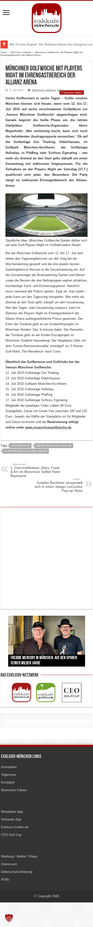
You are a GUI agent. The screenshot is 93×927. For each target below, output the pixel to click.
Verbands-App (11, 819)
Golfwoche (21, 445)
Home (3, 52)
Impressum (9, 864)
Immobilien (9, 767)
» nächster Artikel (71, 92)
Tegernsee (8, 775)
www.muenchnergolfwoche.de (48, 427)
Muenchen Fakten (14, 790)
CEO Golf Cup (11, 835)
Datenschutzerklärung (16, 872)
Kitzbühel (7, 782)
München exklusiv (21, 52)
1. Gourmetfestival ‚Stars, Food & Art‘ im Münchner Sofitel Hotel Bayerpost (35, 470)
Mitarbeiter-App (12, 812)
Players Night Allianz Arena (26, 451)
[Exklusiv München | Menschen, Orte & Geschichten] (47, 17)
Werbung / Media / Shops (19, 856)
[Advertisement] (46, 558)
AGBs (5, 879)
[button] (9, 918)
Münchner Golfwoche (54, 445)
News (60, 90)
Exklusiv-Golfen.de (14, 827)
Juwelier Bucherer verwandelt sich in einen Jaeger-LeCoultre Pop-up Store (58, 485)
